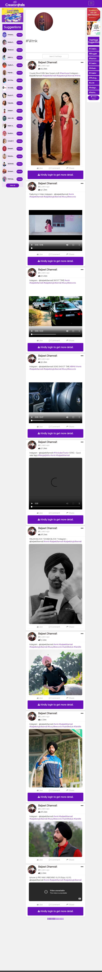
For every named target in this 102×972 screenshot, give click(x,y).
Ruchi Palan (12, 95)
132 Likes (43, 190)
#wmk (71, 194)
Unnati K (11, 141)
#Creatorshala (94, 49)
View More (94, 98)
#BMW (73, 367)
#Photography (95, 78)
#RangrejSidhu (44, 455)
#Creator (92, 73)
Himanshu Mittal (13, 34)
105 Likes (43, 69)
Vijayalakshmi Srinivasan (16, 103)
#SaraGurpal (65, 73)
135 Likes (43, 362)
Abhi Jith (11, 118)
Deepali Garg (12, 148)
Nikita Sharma (12, 42)
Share (71, 168)
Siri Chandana (12, 80)
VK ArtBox (11, 88)
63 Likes (43, 640)
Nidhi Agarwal (12, 126)
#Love (91, 83)
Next (77, 122)
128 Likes (43, 534)
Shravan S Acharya (14, 171)
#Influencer (93, 68)
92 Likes (43, 720)
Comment (55, 168)
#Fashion (92, 59)
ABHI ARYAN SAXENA (15, 57)
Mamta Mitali (12, 72)
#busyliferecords (69, 197)
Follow (19, 35)
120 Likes (43, 276)
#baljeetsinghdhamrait (65, 76)
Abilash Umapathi (14, 110)
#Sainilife (77, 647)
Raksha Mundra (13, 156)
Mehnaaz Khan (13, 179)
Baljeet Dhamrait (47, 62)
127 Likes (43, 448)
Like (41, 168)
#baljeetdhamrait (49, 76)
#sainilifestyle (67, 647)
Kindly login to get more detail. (56, 174)
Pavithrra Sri (12, 133)
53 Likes (43, 873)
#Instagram (93, 88)
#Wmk (77, 76)
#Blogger (93, 54)
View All (12, 185)
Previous (34, 122)
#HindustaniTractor (61, 453)
